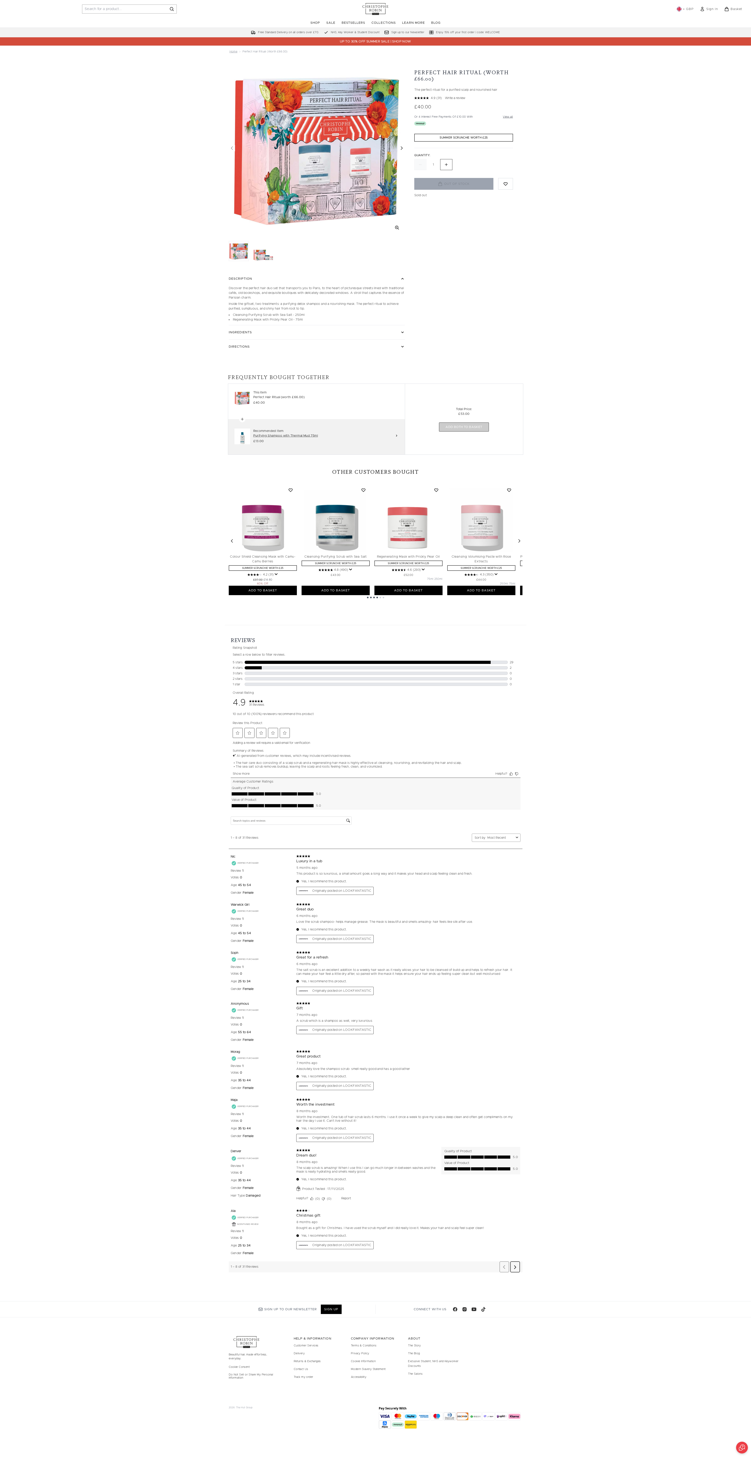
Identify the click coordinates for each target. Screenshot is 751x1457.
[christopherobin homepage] (375, 9)
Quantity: (422, 155)
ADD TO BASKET (262, 590)
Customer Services (306, 1345)
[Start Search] (171, 9)
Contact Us (301, 1369)
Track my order (303, 1377)
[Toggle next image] (402, 148)
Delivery (299, 1353)
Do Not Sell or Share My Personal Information (251, 1376)
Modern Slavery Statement (368, 1369)
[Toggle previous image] (232, 148)
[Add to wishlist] (505, 184)
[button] (742, 1448)
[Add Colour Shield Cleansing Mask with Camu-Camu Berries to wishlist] (290, 490)
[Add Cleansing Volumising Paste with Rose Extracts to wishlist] (509, 490)
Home (234, 51)
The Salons (415, 1374)
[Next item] (519, 541)
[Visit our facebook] (455, 1309)
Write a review (455, 98)
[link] (709, 9)
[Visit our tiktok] (483, 1309)
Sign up (331, 1309)
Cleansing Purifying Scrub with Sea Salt (335, 556)
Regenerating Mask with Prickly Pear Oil (408, 556)
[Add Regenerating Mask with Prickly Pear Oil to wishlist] (436, 490)
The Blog (414, 1353)
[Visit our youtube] (474, 1309)
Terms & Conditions (363, 1345)
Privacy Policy (360, 1353)
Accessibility (358, 1377)
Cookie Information (363, 1361)
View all (508, 116)
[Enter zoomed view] (397, 227)
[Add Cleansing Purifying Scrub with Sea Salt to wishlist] (363, 490)
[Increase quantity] (446, 164)
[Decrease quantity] (420, 164)
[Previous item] (232, 541)
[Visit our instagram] (464, 1309)
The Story (414, 1345)
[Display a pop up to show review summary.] (276, 574)
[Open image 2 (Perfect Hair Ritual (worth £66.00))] (263, 251)
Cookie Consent (239, 1367)
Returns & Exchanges (307, 1361)
